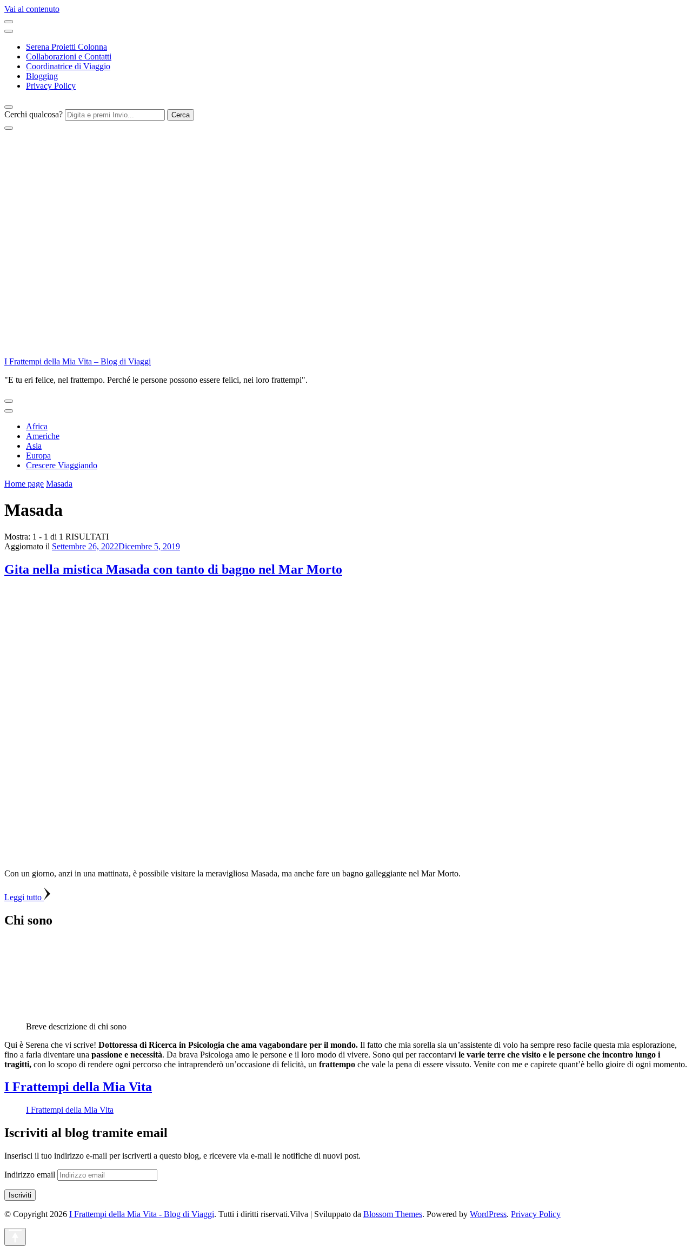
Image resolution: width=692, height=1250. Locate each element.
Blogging (42, 76)
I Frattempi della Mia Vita (78, 1087)
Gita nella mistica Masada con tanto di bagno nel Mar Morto (173, 569)
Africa (37, 426)
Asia (34, 445)
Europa (38, 455)
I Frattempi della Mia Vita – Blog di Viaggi (77, 361)
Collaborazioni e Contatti (68, 56)
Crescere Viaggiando (61, 465)
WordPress (488, 1214)
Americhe (42, 436)
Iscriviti (20, 1195)
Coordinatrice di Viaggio (68, 66)
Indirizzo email (30, 1174)
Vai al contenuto (31, 9)
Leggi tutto (24, 897)
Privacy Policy (51, 85)
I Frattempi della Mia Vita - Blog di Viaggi (141, 1214)
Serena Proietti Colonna (66, 46)
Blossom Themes (392, 1214)
